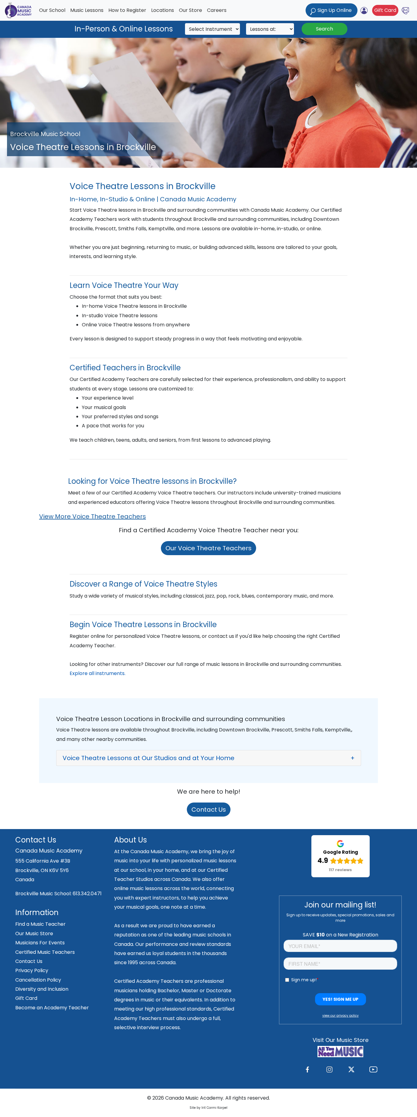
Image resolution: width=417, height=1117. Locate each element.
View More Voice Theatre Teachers (92, 516)
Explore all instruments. (97, 673)
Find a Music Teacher (40, 924)
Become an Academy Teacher (52, 1007)
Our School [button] (52, 10)
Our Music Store (34, 933)
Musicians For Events (40, 942)
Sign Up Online (334, 10)
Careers (217, 10)
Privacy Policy (31, 970)
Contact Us (208, 809)
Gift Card (385, 10)
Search (324, 28)
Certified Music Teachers (45, 952)
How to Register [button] (127, 10)
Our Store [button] (190, 10)
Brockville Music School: (44, 893)
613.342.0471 (87, 893)
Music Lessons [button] (86, 10)
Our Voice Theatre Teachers (208, 548)
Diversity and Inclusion (41, 989)
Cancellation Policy (38, 979)
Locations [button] (162, 10)
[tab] (208, 758)
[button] (208, 758)
